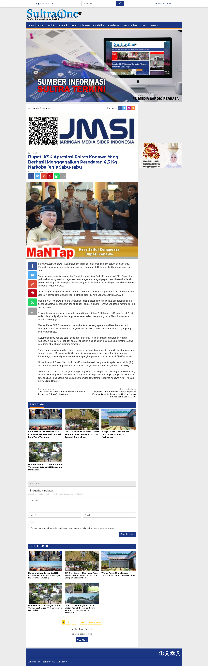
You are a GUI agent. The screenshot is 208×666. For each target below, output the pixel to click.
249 (83, 622)
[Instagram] (129, 108)
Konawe (40, 171)
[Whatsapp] (57, 176)
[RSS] (133, 108)
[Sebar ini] (31, 176)
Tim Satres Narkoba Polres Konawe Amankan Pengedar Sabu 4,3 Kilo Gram (61, 391)
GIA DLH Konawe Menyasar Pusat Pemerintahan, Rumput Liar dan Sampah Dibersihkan (82, 434)
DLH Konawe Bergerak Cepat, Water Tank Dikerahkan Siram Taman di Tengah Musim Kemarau (80, 609)
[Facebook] (120, 108)
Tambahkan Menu (162, 3)
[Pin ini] (50, 176)
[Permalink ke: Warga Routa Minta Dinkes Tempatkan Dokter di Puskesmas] (118, 419)
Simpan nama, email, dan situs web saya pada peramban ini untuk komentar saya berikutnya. (73, 528)
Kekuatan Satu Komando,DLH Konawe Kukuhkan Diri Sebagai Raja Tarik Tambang (44, 434)
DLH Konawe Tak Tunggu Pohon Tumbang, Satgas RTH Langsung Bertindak (45, 467)
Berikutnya (95, 622)
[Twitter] (124, 108)
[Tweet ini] (37, 176)
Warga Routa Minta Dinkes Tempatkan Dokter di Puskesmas (115, 434)
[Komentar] (63, 176)
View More (82, 640)
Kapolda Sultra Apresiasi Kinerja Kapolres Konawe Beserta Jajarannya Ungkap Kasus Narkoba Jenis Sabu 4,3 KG (114, 393)
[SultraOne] (54, 14)
